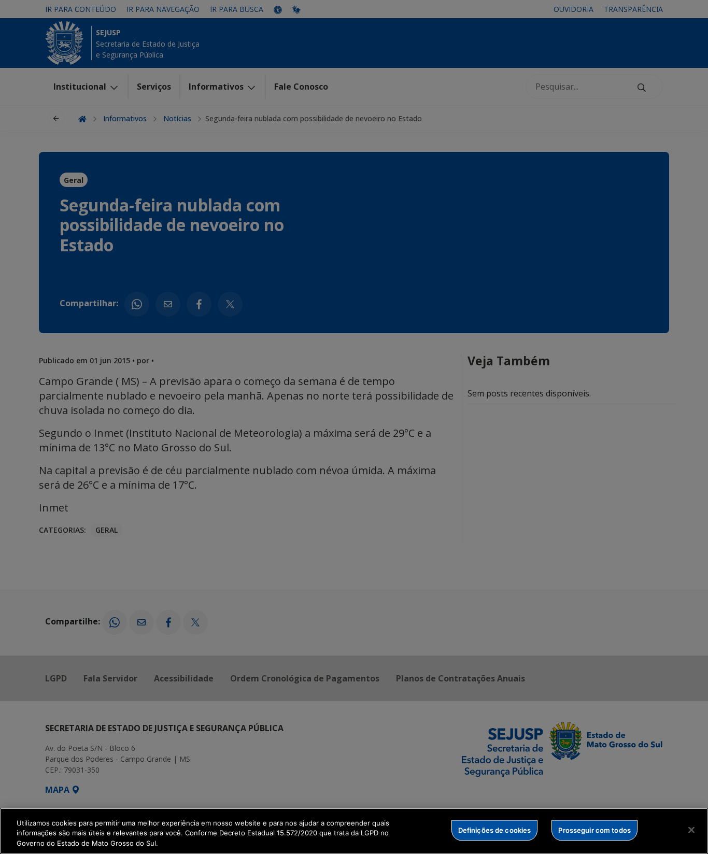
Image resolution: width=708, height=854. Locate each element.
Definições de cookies (494, 829)
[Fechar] (691, 829)
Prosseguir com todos (594, 829)
